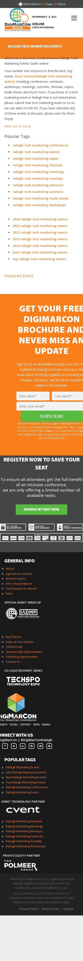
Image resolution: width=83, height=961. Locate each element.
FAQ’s (9, 594)
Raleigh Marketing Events (23, 767)
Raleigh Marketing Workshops (26, 846)
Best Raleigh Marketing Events (26, 777)
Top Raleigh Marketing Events (25, 782)
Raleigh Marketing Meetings (24, 826)
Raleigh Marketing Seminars (24, 836)
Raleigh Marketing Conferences (27, 787)
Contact (68, 909)
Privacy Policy (28, 909)
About (10, 569)
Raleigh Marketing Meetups (24, 831)
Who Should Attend (19, 584)
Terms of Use (50, 909)
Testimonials (14, 647)
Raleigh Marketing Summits (24, 841)
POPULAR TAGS (20, 760)
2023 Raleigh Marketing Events (26, 772)
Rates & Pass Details (19, 642)
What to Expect (16, 578)
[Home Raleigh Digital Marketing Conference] (17, 23)
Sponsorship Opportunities (24, 652)
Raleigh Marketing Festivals (24, 821)
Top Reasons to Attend (21, 588)
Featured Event (18, 275)
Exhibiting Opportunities (22, 657)
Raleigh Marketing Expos (22, 792)
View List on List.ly (17, 126)
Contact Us (13, 662)
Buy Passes (13, 637)
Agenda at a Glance (19, 574)
